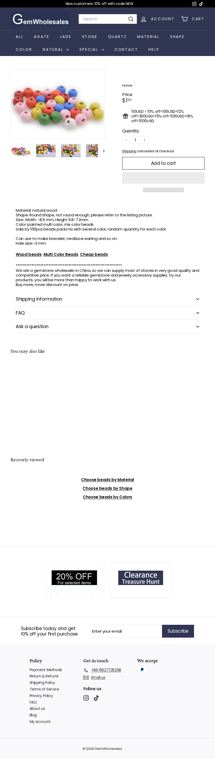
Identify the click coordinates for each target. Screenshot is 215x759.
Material (148, 36)
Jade (65, 36)
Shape (177, 36)
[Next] (101, 151)
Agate (41, 36)
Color (24, 49)
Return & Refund (44, 676)
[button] (163, 178)
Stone (90, 36)
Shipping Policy (42, 682)
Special (89, 49)
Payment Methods (46, 669)
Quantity (130, 130)
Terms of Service (44, 689)
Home (127, 85)
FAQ (20, 313)
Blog (33, 715)
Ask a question (32, 326)
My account (40, 721)
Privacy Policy (41, 695)
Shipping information (39, 299)
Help (153, 49)
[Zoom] (57, 104)
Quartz (117, 36)
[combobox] (108, 19)
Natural (54, 49)
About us (37, 708)
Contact (126, 49)
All (19, 36)
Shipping (129, 151)
